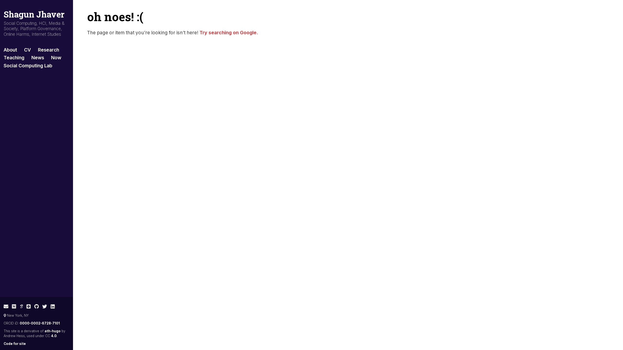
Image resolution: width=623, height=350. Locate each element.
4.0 (54, 336)
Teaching (14, 58)
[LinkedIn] (53, 306)
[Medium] (14, 306)
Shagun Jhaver (34, 14)
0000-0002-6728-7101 (40, 323)
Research (48, 50)
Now (56, 58)
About (10, 50)
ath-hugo (53, 331)
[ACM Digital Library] (29, 306)
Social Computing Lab (28, 66)
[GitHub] (36, 306)
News (37, 58)
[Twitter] (44, 306)
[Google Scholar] (21, 306)
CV (27, 50)
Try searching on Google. (229, 32)
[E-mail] (6, 306)
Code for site (15, 344)
